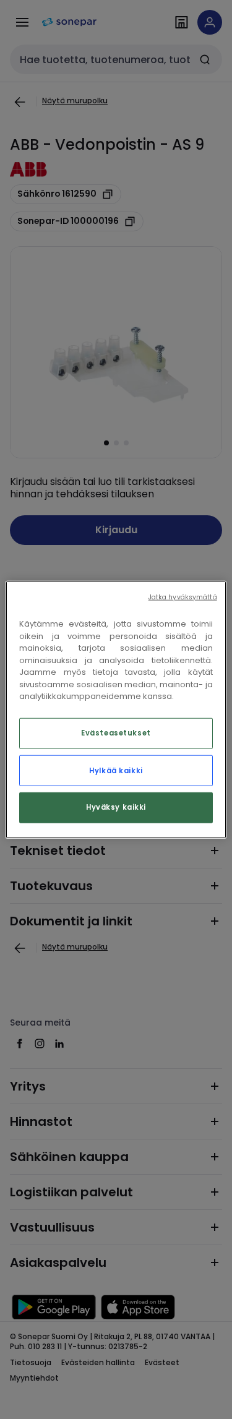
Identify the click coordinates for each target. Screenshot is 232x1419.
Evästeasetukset (116, 732)
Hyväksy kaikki (116, 807)
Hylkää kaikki (115, 770)
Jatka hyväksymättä (182, 597)
